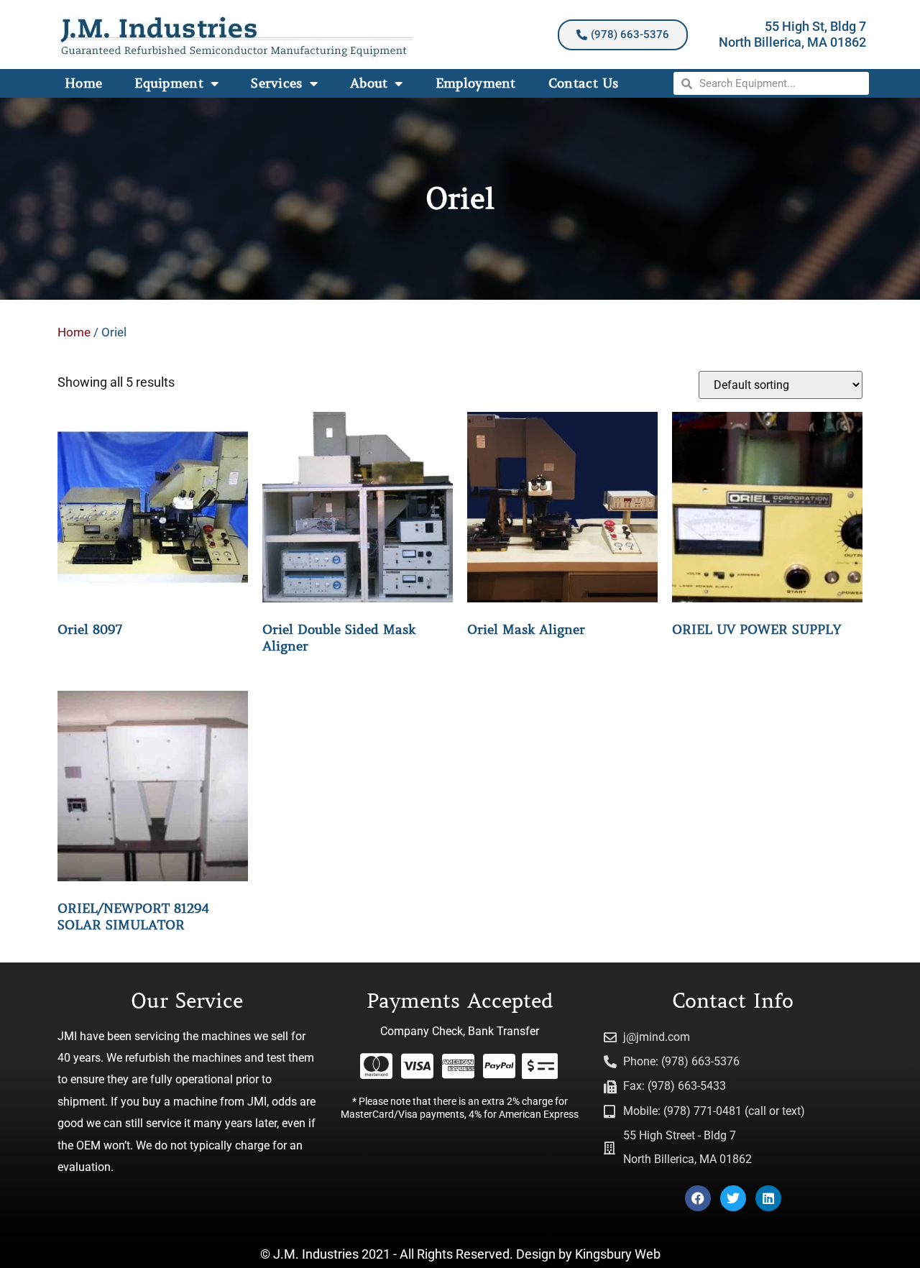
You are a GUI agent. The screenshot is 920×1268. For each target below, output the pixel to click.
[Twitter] (733, 1198)
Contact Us (583, 83)
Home (83, 83)
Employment (476, 83)
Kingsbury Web (618, 1254)
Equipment (168, 83)
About (369, 83)
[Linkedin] (768, 1198)
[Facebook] (698, 1198)
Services (276, 83)
